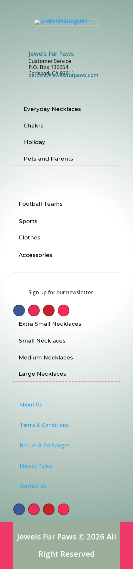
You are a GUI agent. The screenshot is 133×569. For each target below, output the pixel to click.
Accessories (35, 255)
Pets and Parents (48, 158)
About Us (31, 404)
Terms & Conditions (44, 425)
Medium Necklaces (46, 357)
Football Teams (41, 203)
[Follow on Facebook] (19, 310)
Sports (28, 221)
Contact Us (33, 486)
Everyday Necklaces (52, 109)
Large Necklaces (42, 373)
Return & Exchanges (45, 445)
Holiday (34, 142)
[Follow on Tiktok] (63, 310)
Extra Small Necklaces (50, 324)
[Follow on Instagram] (34, 310)
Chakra (34, 125)
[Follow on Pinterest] (49, 310)
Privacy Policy (36, 465)
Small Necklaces (42, 340)
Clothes (29, 237)
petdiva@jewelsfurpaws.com (63, 75)
